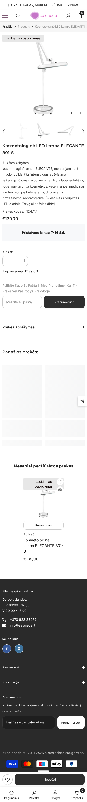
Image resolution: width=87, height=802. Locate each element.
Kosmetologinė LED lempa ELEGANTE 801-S (43, 546)
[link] (7, 779)
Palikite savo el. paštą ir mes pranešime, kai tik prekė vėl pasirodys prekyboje (39, 288)
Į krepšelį (50, 779)
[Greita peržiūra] (60, 489)
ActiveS (28, 534)
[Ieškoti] (18, 16)
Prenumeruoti (64, 302)
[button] (72, 113)
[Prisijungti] (68, 15)
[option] (43, 76)
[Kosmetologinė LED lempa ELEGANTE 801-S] (43, 498)
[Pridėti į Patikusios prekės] (60, 481)
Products (24, 26)
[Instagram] (19, 648)
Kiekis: (7, 252)
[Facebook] (6, 648)
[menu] (5, 15)
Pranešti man (43, 525)
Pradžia (7, 26)
